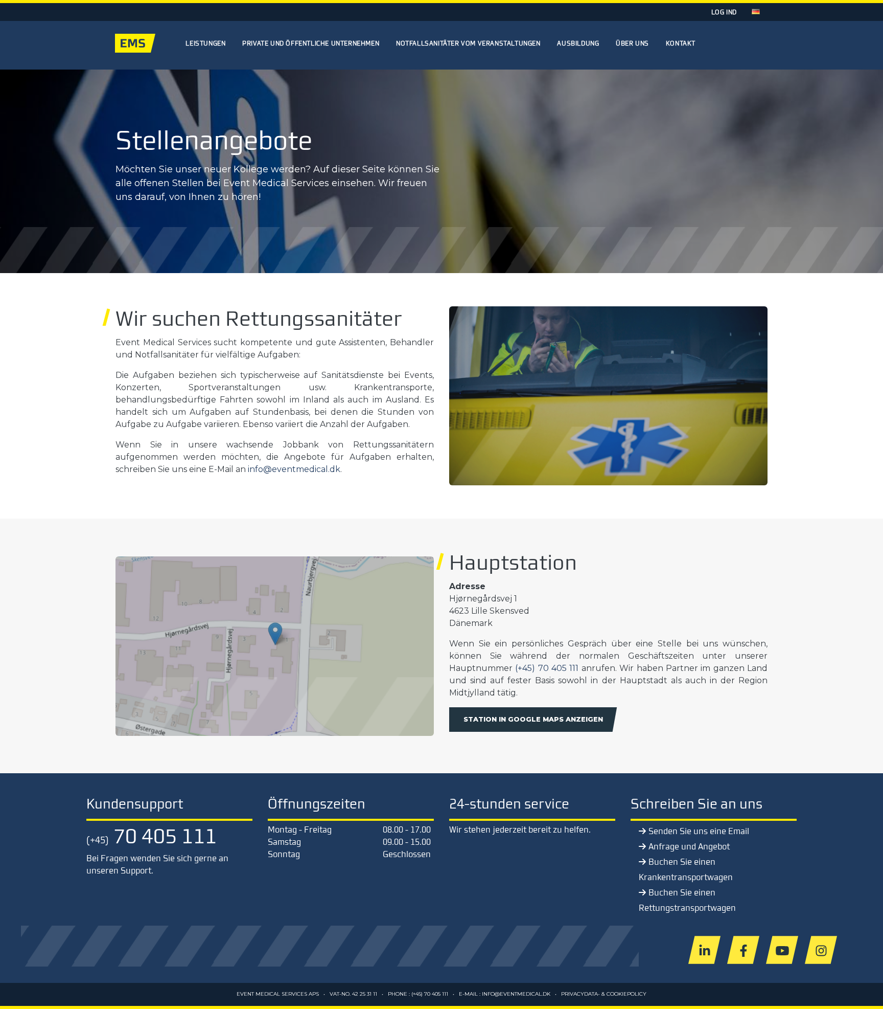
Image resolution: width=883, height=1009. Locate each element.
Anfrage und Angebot (689, 846)
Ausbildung (578, 43)
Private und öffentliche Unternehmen (310, 43)
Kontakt (680, 43)
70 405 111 (151, 835)
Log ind (724, 12)
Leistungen (205, 43)
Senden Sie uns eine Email (698, 831)
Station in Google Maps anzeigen (533, 719)
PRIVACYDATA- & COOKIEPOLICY (603, 994)
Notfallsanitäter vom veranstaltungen (468, 43)
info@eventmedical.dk (294, 469)
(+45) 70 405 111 (546, 668)
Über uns (632, 43)
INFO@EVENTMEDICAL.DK (516, 994)
